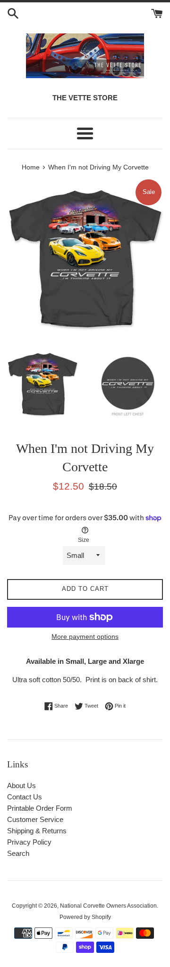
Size (83, 540)
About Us (21, 786)
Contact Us (24, 797)
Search (18, 853)
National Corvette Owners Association (108, 906)
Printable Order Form (39, 808)
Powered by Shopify (85, 917)
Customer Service (35, 819)
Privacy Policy (29, 842)
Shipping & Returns (37, 831)
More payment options (85, 636)
